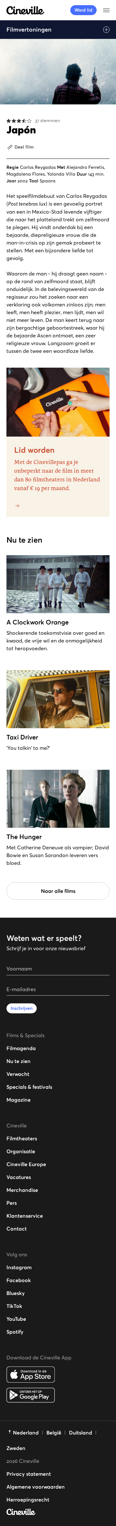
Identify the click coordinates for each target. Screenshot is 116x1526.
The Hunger (24, 837)
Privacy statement (28, 1474)
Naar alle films (58, 891)
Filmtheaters (21, 1138)
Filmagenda (21, 1048)
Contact (16, 1228)
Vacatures (18, 1177)
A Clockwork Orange (37, 622)
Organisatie (20, 1151)
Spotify (15, 1331)
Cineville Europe (26, 1164)
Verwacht (17, 1074)
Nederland (26, 1432)
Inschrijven (22, 1008)
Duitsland (80, 1432)
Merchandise (22, 1190)
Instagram (19, 1267)
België (53, 1432)
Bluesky (15, 1293)
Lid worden (34, 450)
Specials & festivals (29, 1087)
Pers (11, 1203)
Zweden (15, 1448)
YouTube (16, 1319)
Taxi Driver (22, 737)
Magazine (18, 1099)
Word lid (83, 10)
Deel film (24, 147)
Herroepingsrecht (27, 1499)
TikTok (14, 1306)
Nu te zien (18, 1061)
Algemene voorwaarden (35, 1486)
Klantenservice (24, 1215)
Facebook (18, 1280)
